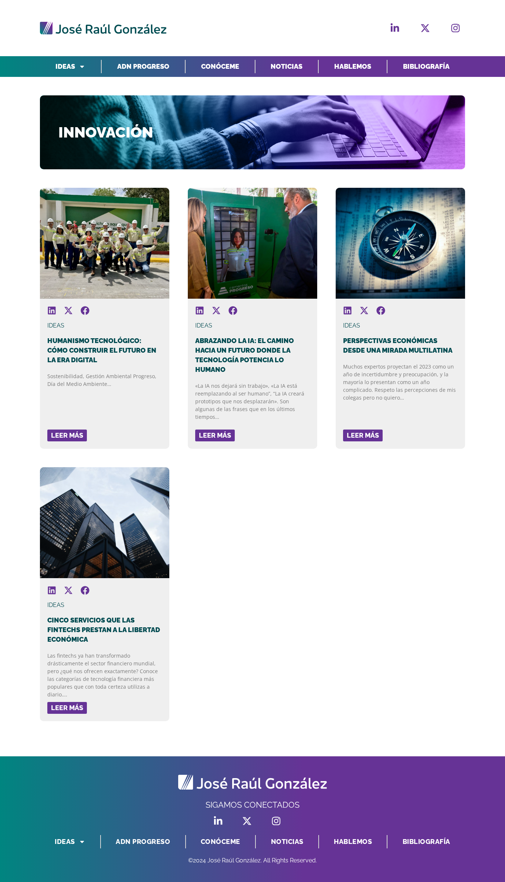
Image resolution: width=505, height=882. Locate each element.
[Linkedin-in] (394, 28)
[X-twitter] (425, 28)
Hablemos (352, 66)
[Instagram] (455, 28)
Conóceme (220, 66)
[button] (52, 310)
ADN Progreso (143, 66)
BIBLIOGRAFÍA (426, 66)
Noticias (286, 66)
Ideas (65, 66)
